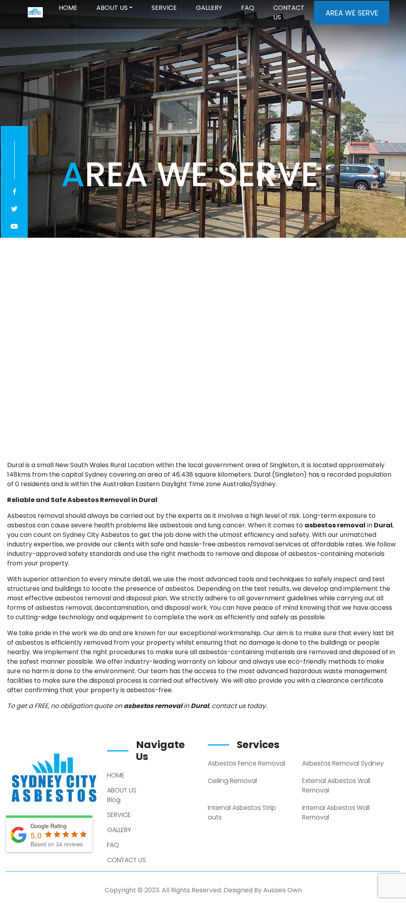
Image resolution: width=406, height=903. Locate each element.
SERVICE (164, 7)
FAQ (247, 7)
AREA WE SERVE (352, 13)
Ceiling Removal (232, 780)
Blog (114, 799)
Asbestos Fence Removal (246, 763)
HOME (68, 7)
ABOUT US (112, 7)
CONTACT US (288, 12)
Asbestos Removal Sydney (343, 763)
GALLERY (209, 7)
